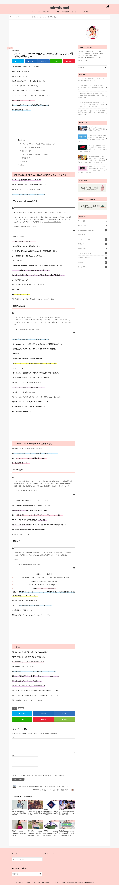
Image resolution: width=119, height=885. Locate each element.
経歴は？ (23, 161)
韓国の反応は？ (25, 151)
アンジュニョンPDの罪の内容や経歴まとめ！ (33, 154)
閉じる (23, 140)
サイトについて (75, 12)
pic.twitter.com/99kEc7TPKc (52, 222)
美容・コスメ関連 (84, 253)
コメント (14, 737)
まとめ (21, 165)
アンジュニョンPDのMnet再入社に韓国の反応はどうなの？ (37, 144)
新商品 (81, 244)
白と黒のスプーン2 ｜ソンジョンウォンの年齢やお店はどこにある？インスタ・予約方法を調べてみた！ (91, 112)
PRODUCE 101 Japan (86, 230)
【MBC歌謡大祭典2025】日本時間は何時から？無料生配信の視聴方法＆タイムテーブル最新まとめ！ (91, 95)
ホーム (31, 12)
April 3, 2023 (32, 226)
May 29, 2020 (35, 490)
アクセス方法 (46, 12)
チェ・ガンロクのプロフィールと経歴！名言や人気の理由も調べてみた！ (91, 79)
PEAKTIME (82, 225)
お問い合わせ (86, 12)
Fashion (81, 221)
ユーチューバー (84, 239)
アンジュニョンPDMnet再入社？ (30, 147)
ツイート (46, 858)
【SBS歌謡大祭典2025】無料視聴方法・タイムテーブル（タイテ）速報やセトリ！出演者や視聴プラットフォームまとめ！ (91, 104)
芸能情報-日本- (84, 258)
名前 (13, 755)
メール (14, 762)
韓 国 (15, 708)
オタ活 (38, 12)
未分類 (82, 248)
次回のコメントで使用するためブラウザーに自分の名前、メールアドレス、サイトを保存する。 (39, 775)
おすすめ (22, 708)
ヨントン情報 (56, 12)
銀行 (81, 262)
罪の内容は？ (24, 158)
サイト (13, 768)
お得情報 (81, 234)
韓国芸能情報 (65, 12)
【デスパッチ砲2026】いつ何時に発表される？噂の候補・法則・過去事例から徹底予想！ (90, 87)
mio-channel (59, 7)
